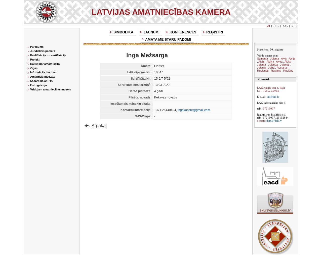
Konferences (183, 32)
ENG (276, 25)
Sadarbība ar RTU (41, 80)
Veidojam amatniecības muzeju (50, 89)
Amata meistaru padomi (168, 39)
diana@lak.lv (274, 120)
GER (294, 25)
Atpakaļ (99, 125)
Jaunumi (151, 32)
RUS (285, 25)
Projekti (35, 59)
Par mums (37, 46)
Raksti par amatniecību (45, 63)
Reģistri (214, 32)
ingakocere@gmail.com (194, 110)
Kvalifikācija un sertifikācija (48, 55)
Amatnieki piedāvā (42, 76)
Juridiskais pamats (42, 51)
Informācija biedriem (43, 72)
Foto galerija (38, 85)
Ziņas (33, 68)
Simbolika (123, 32)
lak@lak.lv (273, 96)
